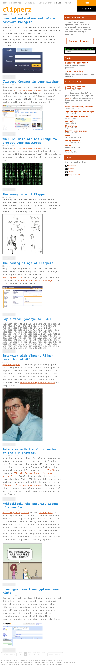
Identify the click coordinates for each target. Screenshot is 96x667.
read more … (9, 77)
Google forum (74, 175)
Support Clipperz (80, 41)
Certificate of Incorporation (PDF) (47, 664)
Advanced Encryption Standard (37, 382)
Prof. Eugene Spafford (15, 512)
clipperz (17, 9)
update (68, 98)
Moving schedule (72, 141)
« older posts (8, 654)
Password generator (76, 63)
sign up (86, 8)
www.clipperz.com (12, 277)
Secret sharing (74, 71)
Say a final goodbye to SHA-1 (27, 319)
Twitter (71, 172)
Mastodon (72, 166)
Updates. (69, 150)
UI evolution (71, 126)
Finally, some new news (76, 131)
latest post (45, 512)
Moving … (69, 145)
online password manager (28, 90)
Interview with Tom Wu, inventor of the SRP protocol (29, 451)
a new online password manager (36, 280)
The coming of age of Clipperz (27, 263)
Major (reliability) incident (79, 107)
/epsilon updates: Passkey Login (75, 87)
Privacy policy (24, 664)
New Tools (69, 121)
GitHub (71, 169)
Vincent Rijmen (11, 364)
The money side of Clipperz (25, 194)
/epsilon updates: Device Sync (79, 111)
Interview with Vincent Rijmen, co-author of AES (28, 357)
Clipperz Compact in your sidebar (30, 81)
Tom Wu (51, 470)
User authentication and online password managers (28, 20)
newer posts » (55, 654)
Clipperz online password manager (22, 485)
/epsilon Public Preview (76, 116)
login (86, 3)
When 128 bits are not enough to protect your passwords (29, 140)
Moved (67, 136)
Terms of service (8, 664)
